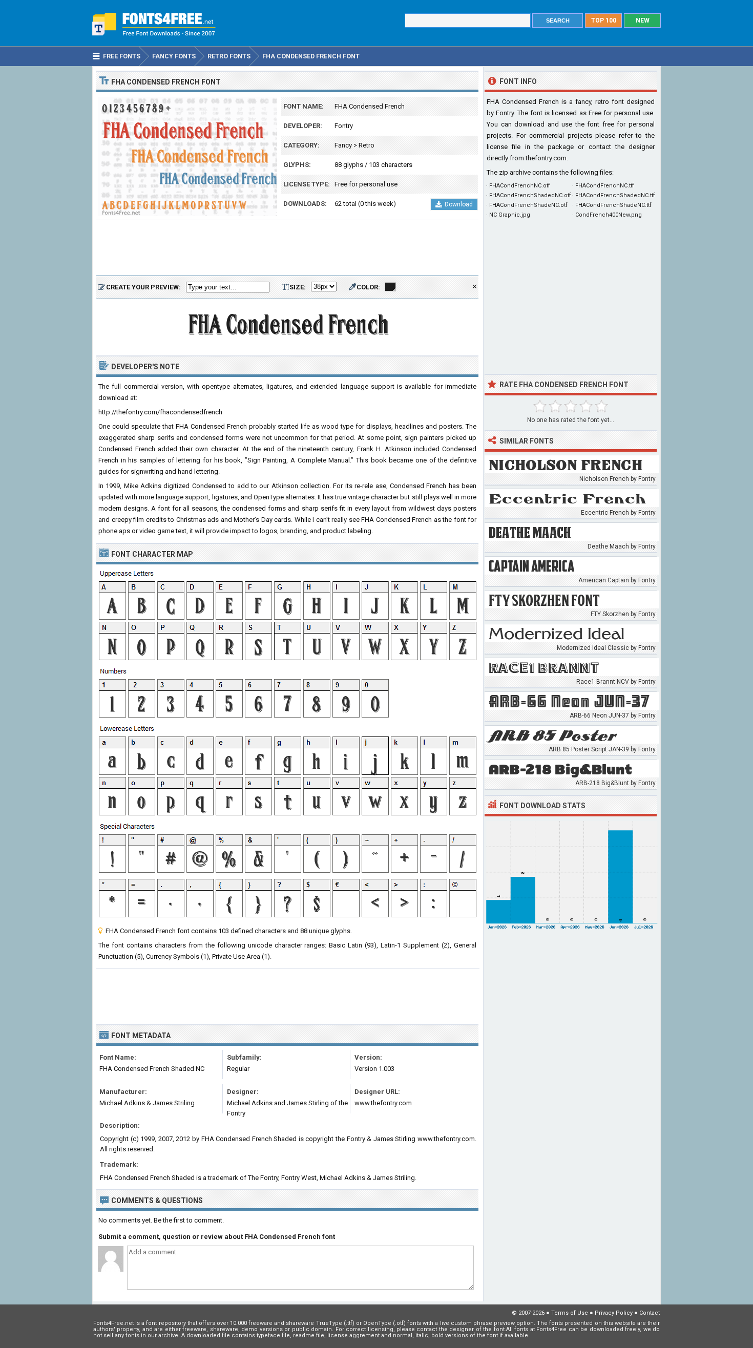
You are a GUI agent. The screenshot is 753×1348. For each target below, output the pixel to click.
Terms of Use (569, 1313)
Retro (366, 145)
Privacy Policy (614, 1313)
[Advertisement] (287, 248)
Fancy (343, 145)
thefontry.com (546, 158)
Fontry (343, 126)
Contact (649, 1313)
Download (459, 204)
